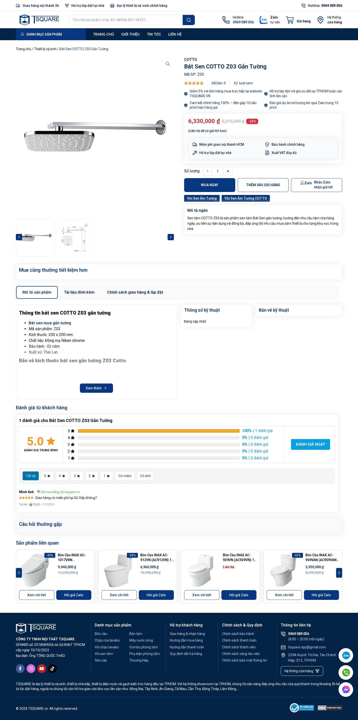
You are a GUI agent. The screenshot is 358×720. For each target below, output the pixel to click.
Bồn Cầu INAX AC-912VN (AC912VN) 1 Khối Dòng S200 (155, 559)
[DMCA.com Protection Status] (330, 708)
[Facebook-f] (20, 668)
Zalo (274, 17)
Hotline (238, 17)
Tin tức (154, 34)
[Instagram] (31, 668)
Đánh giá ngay (310, 444)
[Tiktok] (52, 668)
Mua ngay (209, 185)
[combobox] (126, 20)
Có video (125, 476)
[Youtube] (41, 668)
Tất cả (31, 476)
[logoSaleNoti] (302, 708)
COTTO (190, 59)
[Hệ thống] (320, 20)
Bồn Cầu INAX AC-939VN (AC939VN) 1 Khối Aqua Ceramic (238, 559)
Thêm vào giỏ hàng (263, 185)
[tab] (37, 292)
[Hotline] (226, 20)
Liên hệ (174, 34)
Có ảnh (145, 476)
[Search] (189, 20)
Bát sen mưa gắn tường (50, 323)
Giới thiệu (130, 34)
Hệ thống (334, 17)
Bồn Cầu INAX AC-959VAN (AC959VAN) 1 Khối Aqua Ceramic (322, 559)
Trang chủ (103, 34)
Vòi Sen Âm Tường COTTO (246, 198)
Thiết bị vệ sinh (45, 49)
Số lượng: (192, 171)
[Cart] (298, 20)
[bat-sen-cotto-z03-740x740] (95, 137)
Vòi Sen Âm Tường (202, 198)
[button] (19, 237)
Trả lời (23, 504)
